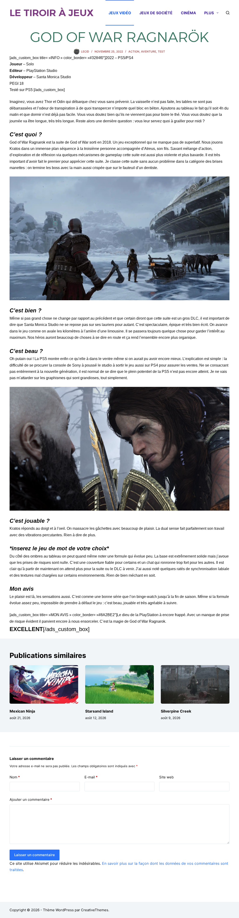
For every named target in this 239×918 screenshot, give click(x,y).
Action (133, 51)
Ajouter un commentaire (31, 799)
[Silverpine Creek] (195, 684)
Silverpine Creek (176, 711)
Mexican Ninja (22, 711)
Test (161, 51)
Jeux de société (155, 13)
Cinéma (188, 13)
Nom (15, 777)
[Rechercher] (227, 12)
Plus (209, 13)
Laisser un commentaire (34, 855)
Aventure (148, 51)
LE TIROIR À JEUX (52, 12)
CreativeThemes (94, 910)
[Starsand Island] (119, 684)
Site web (166, 777)
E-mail (91, 777)
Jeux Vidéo (120, 13)
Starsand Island (99, 711)
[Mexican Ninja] (44, 684)
